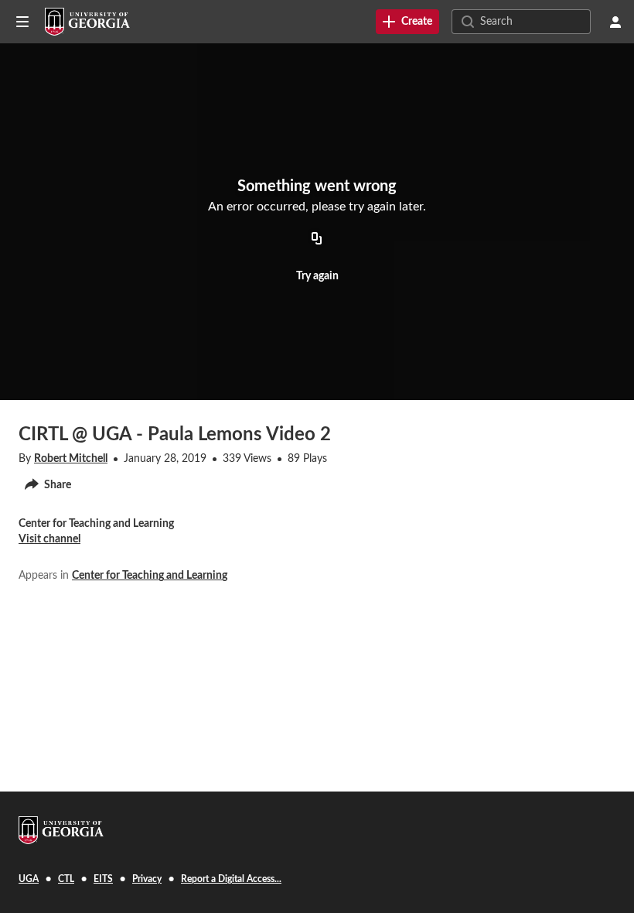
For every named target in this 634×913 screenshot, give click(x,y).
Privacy (147, 879)
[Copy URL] (317, 239)
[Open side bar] (22, 21)
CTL (66, 879)
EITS (103, 879)
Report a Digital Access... (231, 879)
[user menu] (615, 21)
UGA (29, 879)
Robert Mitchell (70, 458)
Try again (317, 276)
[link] (407, 21)
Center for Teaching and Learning (149, 575)
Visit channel (49, 539)
